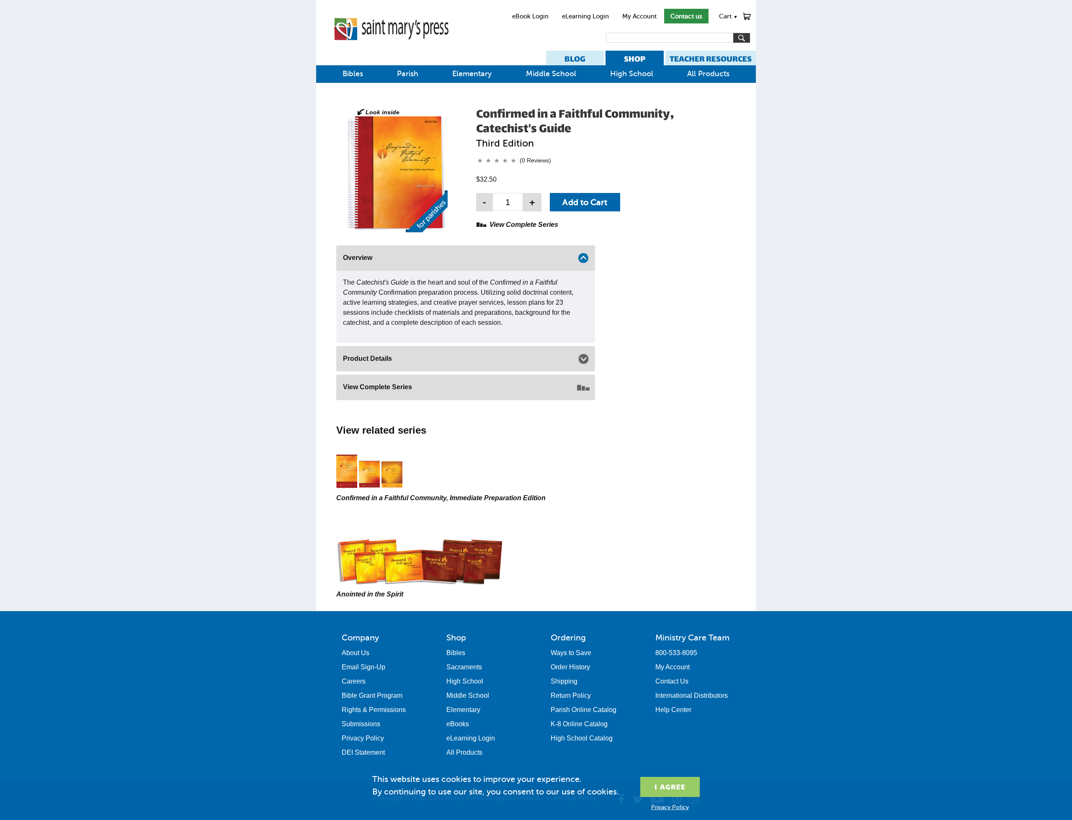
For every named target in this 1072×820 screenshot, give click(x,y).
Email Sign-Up (363, 667)
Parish (407, 73)
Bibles (353, 73)
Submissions (361, 723)
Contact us (686, 16)
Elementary (472, 73)
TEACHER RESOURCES (711, 58)
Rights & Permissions (374, 709)
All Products (708, 73)
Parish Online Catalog (583, 709)
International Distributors (691, 695)
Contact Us (671, 681)
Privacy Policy (363, 738)
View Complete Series (524, 224)
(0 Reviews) (535, 160)
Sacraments (464, 667)
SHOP (634, 58)
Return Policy (571, 695)
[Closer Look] (396, 170)
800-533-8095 (676, 652)
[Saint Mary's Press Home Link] (391, 47)
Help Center (673, 709)
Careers (354, 681)
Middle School (551, 73)
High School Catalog (582, 738)
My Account (639, 16)
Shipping (564, 681)
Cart (728, 16)
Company (360, 637)
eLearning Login (585, 16)
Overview (357, 257)
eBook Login (530, 16)
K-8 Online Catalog (579, 723)
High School (631, 73)
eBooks (457, 723)
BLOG (574, 58)
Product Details (367, 358)
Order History (570, 667)
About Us (355, 652)
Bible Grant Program (372, 695)
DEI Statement (363, 752)
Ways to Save (571, 652)
